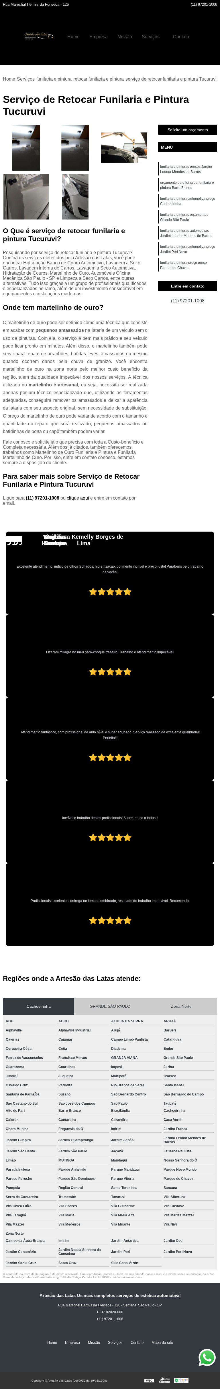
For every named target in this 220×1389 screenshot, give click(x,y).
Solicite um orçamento (188, 129)
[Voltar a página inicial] (37, 37)
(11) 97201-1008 (204, 4)
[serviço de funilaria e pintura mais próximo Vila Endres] (26, 197)
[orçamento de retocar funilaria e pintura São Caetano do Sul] (75, 148)
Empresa (98, 36)
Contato (181, 36)
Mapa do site (162, 1342)
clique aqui (78, 498)
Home (73, 36)
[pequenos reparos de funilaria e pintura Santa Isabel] (75, 197)
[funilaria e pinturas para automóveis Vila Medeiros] (124, 148)
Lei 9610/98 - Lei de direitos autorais (117, 1277)
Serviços (151, 36)
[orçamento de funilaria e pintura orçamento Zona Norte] (26, 148)
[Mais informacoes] (199, 37)
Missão (124, 36)
